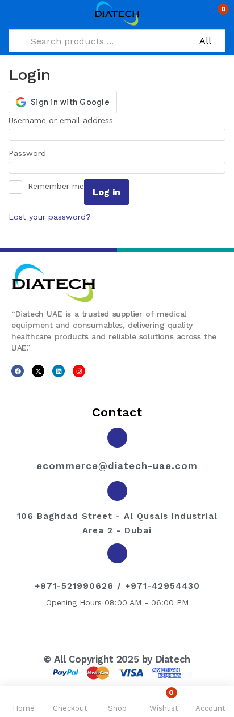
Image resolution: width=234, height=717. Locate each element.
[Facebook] (17, 371)
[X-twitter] (38, 371)
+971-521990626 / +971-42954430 (117, 586)
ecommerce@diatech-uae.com (117, 465)
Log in (106, 192)
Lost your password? (50, 216)
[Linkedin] (58, 371)
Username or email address (64, 119)
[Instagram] (79, 371)
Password (31, 152)
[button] (215, 13)
